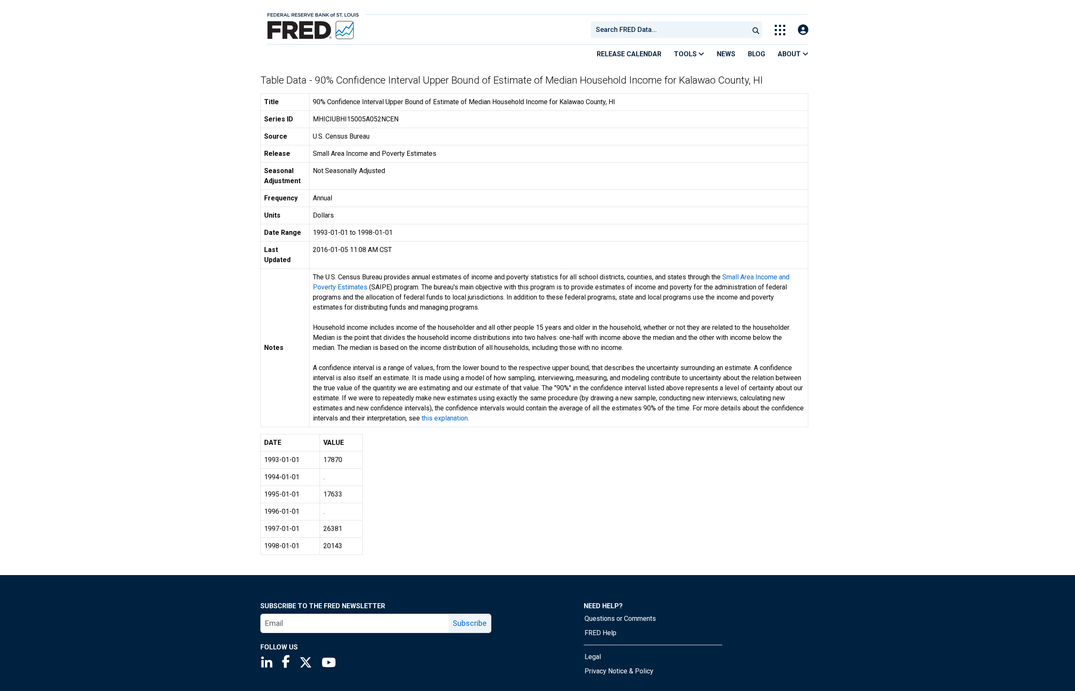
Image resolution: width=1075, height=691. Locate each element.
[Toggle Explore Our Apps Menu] (780, 30)
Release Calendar (629, 54)
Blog (756, 54)
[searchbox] (671, 29)
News (726, 54)
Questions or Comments (620, 619)
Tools (686, 54)
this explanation (445, 418)
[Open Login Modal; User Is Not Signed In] (803, 30)
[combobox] (669, 29)
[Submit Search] (756, 29)
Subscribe (470, 623)
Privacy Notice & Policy (619, 671)
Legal (593, 657)
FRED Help (600, 633)
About (790, 54)
